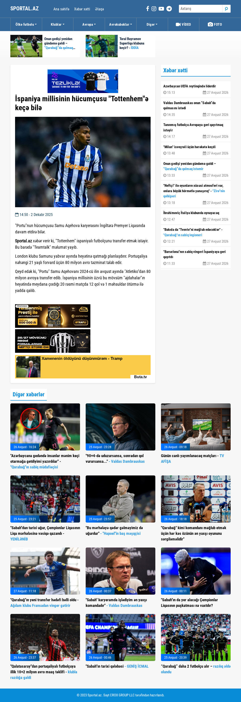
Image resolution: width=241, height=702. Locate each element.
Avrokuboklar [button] (119, 24)
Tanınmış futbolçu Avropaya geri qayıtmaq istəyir (195, 131)
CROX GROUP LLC (122, 695)
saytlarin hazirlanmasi (34, 299)
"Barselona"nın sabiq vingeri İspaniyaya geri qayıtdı (195, 258)
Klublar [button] (56, 24)
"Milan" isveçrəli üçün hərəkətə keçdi (195, 150)
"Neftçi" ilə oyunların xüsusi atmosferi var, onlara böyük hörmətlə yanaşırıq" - (195, 194)
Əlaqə (99, 9)
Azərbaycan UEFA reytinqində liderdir (195, 89)
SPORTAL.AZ (25, 8)
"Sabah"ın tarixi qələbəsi (117, 666)
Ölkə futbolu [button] (25, 24)
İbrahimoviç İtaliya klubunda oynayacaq (195, 216)
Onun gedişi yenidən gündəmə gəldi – (195, 170)
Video (186, 24)
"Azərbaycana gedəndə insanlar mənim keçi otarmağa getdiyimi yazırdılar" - (44, 461)
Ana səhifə (61, 9)
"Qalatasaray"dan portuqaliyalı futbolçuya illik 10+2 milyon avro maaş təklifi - (43, 672)
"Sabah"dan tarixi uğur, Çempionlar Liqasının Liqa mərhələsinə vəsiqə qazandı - (45, 533)
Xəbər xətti (82, 9)
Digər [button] (151, 24)
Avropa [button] (87, 24)
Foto (217, 24)
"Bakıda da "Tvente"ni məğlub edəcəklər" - (195, 235)
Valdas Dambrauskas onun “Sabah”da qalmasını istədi (195, 109)
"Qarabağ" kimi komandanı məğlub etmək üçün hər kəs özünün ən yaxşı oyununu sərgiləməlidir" (193, 533)
